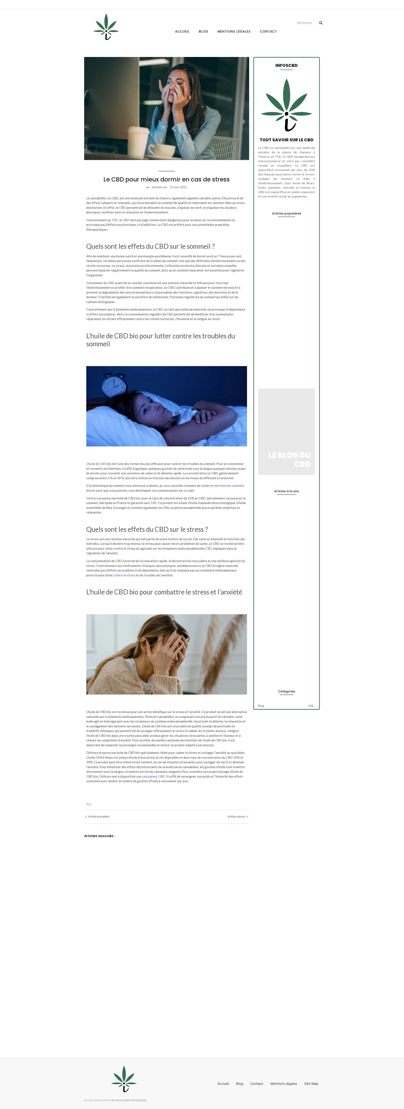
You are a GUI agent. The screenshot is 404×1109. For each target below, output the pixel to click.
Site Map (311, 1083)
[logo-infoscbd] (106, 26)
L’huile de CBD (96, 464)
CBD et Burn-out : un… (274, 304)
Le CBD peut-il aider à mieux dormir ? (117, 952)
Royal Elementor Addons (129, 1100)
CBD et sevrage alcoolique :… (280, 365)
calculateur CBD (153, 776)
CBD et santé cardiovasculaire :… (283, 670)
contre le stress (124, 575)
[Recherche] (321, 23)
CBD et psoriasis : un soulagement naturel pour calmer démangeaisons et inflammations (165, 1005)
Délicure (92, 498)
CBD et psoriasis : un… (274, 337)
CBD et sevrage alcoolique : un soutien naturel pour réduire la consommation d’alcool (162, 1027)
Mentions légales (234, 31)
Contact (268, 31)
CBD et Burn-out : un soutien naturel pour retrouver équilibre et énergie (148, 979)
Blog (203, 31)
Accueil (182, 31)
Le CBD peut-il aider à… (275, 261)
